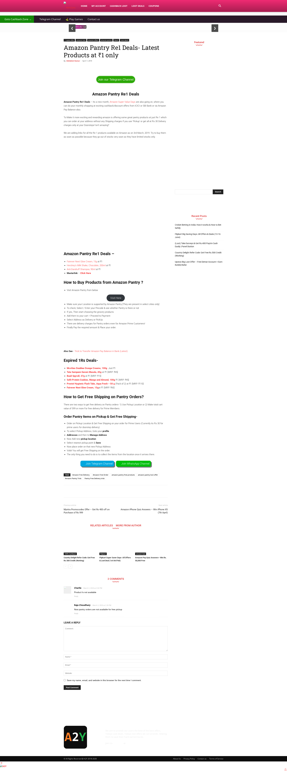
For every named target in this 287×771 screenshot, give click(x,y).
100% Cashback (70, 554)
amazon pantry (106, 40)
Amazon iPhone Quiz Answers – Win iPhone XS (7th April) (144, 511)
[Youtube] (218, 733)
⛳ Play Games (74, 19)
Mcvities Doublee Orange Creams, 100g (87, 368)
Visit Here (115, 297)
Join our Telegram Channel (115, 79)
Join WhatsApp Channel (135, 463)
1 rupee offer (69, 40)
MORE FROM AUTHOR (128, 525)
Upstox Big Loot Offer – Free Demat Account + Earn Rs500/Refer (198, 263)
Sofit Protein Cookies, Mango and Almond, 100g (91, 379)
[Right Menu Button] (285, 769)
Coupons (154, 5)
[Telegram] (202, 733)
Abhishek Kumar (73, 61)
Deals (116, 40)
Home (84, 5)
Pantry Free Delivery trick (94, 478)
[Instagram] (194, 733)
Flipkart (103, 554)
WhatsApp (131, 743)
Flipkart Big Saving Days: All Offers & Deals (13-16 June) (197, 235)
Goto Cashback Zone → (17, 19)
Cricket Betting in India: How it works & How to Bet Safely (198, 226)
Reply (76, 596)
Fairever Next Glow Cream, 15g (82, 261)
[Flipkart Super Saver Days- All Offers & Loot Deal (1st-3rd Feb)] (115, 544)
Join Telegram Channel (99, 463)
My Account (98, 5)
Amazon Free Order (100, 475)
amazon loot (81, 40)
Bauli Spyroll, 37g (76, 376)
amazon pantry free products (123, 475)
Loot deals (124, 40)
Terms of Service (216, 758)
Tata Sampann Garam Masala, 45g (84, 372)
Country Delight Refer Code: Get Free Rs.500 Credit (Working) (198, 254)
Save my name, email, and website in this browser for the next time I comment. (104, 680)
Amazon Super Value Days (122, 102)
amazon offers (93, 40)
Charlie (77, 587)
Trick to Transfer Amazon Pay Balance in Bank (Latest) (101, 351)
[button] (219, 6)
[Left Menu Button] (1, 763)
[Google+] (186, 733)
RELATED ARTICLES (101, 525)
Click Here (85, 273)
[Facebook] (178, 733)
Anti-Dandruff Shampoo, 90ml (81, 269)
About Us (177, 758)
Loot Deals (138, 5)
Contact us (94, 19)
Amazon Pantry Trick (73, 478)
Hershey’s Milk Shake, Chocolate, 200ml (86, 265)
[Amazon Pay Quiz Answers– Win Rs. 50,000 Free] (151, 544)
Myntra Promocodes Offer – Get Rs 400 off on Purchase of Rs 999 (87, 511)
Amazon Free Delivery (81, 475)
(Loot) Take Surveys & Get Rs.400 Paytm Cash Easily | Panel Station (196, 245)
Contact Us (110, 746)
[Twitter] (210, 733)
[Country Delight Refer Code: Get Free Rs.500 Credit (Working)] (80, 544)
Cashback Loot (118, 5)
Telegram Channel (48, 19)
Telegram (118, 743)
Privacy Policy (189, 758)
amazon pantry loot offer (148, 475)
